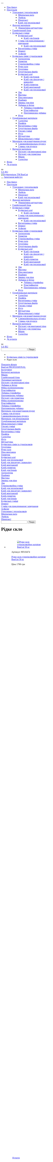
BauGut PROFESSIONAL (13, 367)
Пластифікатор (31, 110)
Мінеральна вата (26, 15)
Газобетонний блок (21, 30)
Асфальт (22, 53)
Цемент (21, 51)
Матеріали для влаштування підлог (29, 141)
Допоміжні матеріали (11, 380)
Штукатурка (24, 136)
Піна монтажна (25, 97)
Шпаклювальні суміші (29, 138)
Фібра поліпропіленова (12, 387)
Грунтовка (23, 69)
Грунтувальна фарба (28, 71)
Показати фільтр (9, 364)
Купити (16, 1158)
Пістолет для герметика (29, 154)
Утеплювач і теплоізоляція (25, 12)
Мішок (21, 157)
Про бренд (12, 7)
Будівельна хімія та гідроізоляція (16, 444)
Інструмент (6, 369)
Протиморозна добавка (35, 113)
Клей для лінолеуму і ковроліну (16, 462)
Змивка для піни (26, 102)
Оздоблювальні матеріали (24, 118)
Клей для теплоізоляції (29, 22)
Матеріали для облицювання (15, 418)
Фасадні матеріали (21, 25)
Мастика (22, 95)
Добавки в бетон (26, 105)
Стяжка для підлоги (27, 146)
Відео (9, 162)
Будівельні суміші (20, 33)
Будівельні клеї (25, 35)
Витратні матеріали (21, 149)
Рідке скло (23, 66)
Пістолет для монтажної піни (32, 151)
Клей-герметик (31, 84)
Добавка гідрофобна (33, 108)
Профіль (22, 123)
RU (6, 172)
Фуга (20, 115)
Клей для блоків (31, 38)
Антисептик (24, 59)
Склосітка (23, 120)
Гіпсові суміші (25, 131)
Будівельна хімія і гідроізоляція (27, 56)
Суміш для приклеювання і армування (19, 506)
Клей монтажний (32, 87)
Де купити (12, 164)
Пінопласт (23, 20)
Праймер (22, 100)
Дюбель (22, 17)
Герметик (22, 61)
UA (2, 172)
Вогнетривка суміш (27, 48)
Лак (20, 92)
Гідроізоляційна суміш (29, 64)
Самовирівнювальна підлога (32, 144)
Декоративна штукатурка (30, 28)
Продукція (12, 10)
